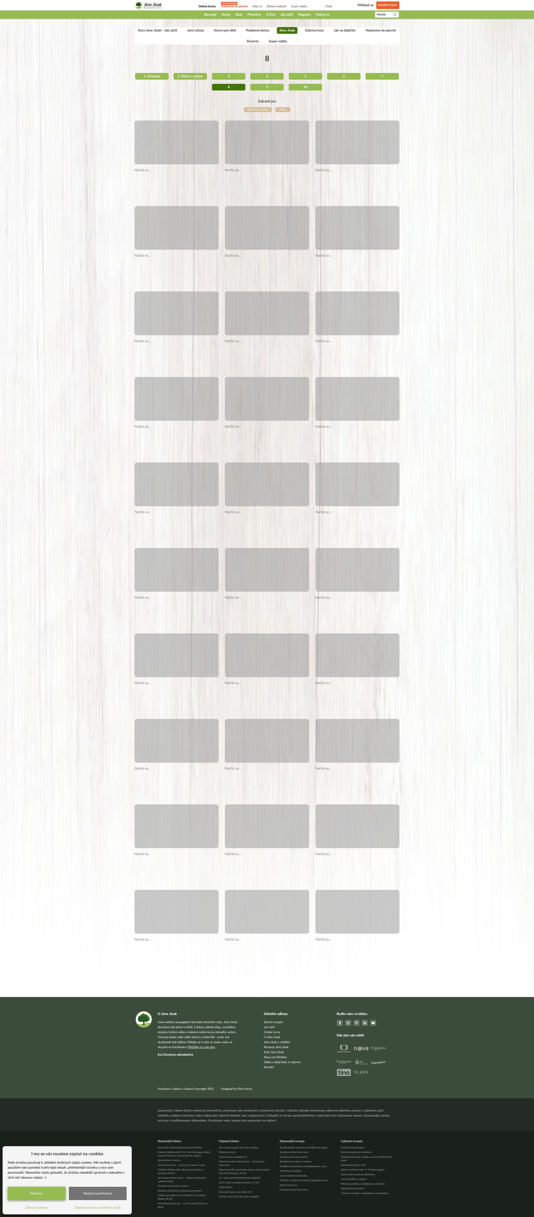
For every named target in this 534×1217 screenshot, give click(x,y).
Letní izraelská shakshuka (293, 1175)
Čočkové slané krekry (352, 1147)
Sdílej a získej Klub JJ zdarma (282, 1062)
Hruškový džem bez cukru (294, 1189)
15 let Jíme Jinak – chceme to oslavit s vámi (181, 1165)
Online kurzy (272, 1032)
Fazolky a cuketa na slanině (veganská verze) (303, 1180)
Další (329, 6)
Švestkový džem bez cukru (294, 1152)
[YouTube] (373, 1023)
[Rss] (365, 1023)
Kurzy (226, 14)
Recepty (210, 14)
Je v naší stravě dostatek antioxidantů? (240, 1178)
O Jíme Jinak (272, 1037)
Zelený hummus (288, 1185)
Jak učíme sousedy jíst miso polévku (238, 1147)
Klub (239, 14)
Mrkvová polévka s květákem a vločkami (363, 1184)
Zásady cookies (36, 1207)
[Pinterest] (356, 1023)
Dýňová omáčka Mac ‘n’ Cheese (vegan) (362, 1169)
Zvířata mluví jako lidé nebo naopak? (239, 1196)
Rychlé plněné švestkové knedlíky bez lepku (303, 1147)
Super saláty (299, 6)
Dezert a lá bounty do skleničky (358, 1174)
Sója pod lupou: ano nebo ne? (235, 1192)
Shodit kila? (388, 5)
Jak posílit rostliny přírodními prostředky (180, 1147)
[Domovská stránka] (148, 5)
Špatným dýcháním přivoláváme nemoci (180, 1190)
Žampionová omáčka (352, 1188)
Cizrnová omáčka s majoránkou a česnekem (364, 1193)
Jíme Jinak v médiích (277, 1042)
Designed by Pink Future (236, 1089)
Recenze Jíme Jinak (276, 1047)
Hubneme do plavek (234, 6)
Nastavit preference (97, 1193)
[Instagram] (348, 1023)
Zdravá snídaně (276, 6)
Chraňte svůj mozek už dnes (173, 1186)
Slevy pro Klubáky (275, 1057)
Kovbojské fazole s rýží (353, 1165)
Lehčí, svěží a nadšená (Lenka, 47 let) (239, 1182)
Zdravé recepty (273, 1022)
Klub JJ (257, 6)
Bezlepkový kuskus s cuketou (296, 1161)
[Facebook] (340, 1023)
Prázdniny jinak (227, 1152)
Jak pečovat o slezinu (169, 1160)
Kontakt (269, 1067)
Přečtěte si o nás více (201, 1047)
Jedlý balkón (226, 1187)
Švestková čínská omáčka (293, 1157)
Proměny (254, 14)
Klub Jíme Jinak (274, 1052)
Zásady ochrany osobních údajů (98, 1207)
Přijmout (36, 1193)
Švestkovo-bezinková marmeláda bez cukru (303, 1166)
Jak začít (286, 14)
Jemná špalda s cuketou (354, 1179)
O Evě (270, 14)
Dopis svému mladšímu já (233, 1157)
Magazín (304, 14)
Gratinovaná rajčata (290, 1171)
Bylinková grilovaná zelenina (356, 1152)
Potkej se (323, 14)
